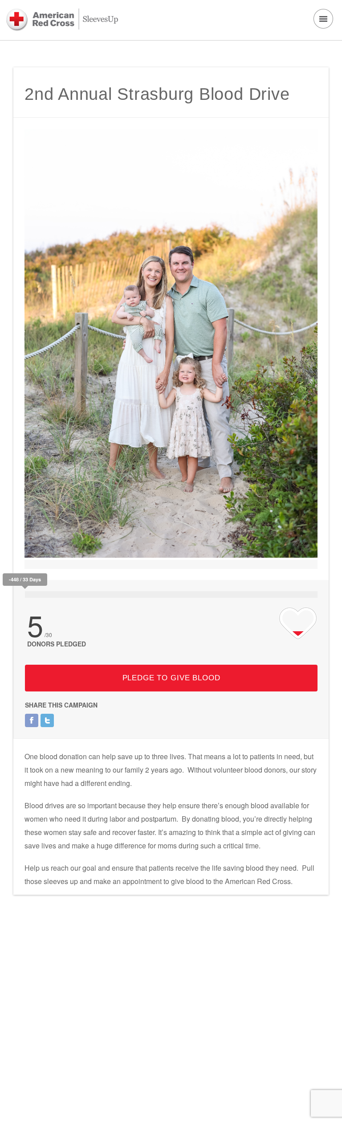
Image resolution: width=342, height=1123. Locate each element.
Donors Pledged (56, 643)
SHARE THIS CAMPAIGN (61, 704)
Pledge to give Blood (171, 678)
